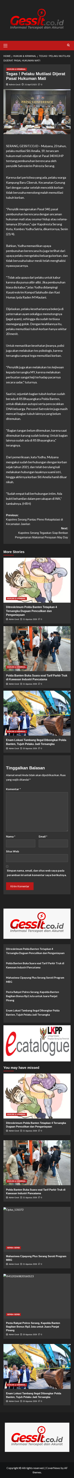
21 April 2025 (31, 84)
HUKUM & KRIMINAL (16, 69)
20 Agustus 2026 (30, 748)
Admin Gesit (14, 84)
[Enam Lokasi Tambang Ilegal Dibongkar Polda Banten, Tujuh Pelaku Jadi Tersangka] (37, 713)
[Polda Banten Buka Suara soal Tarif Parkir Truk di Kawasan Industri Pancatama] (37, 648)
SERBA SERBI (13, 1248)
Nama (10, 836)
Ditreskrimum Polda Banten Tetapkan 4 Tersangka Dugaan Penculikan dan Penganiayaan (31, 611)
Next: (41, 533)
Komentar (13, 789)
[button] (6, 45)
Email (43, 836)
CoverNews (53, 1468)
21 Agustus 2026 (30, 619)
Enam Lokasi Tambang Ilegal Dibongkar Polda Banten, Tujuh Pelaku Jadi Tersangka (33, 1012)
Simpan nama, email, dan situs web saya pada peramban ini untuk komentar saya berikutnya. (37, 873)
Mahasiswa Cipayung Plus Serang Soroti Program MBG (35, 979)
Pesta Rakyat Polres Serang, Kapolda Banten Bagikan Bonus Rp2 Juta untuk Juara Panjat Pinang (32, 996)
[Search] (68, 45)
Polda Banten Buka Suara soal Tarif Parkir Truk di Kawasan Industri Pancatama (35, 965)
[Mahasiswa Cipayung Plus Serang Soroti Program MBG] (37, 1229)
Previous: (34, 520)
